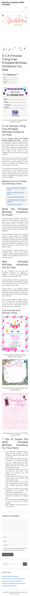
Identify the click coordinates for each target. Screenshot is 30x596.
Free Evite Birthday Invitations (15, 197)
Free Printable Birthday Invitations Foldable (16, 200)
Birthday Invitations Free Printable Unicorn (16, 188)
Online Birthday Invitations (14, 204)
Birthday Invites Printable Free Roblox (15, 193)
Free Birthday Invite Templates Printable (13, 578)
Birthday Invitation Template (10, 576)
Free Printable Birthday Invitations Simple (13, 583)
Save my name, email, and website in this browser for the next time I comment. (15, 549)
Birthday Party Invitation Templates (12, 581)
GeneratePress (16, 593)
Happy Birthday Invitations (9, 585)
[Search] (25, 564)
